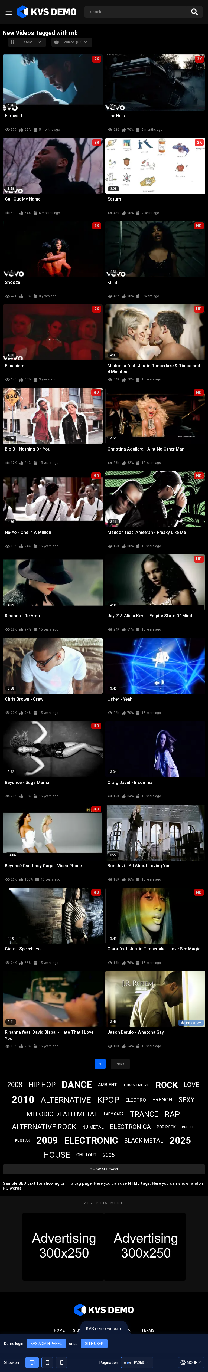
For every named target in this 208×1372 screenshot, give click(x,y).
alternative (66, 1100)
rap (172, 1114)
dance (77, 1084)
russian (22, 1140)
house (56, 1155)
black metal (143, 1140)
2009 (47, 1140)
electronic (91, 1140)
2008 (14, 1085)
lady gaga (114, 1114)
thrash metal (136, 1085)
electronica (130, 1127)
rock (166, 1085)
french (162, 1100)
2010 (23, 1099)
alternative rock (44, 1127)
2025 (180, 1140)
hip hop (42, 1085)
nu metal (93, 1127)
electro (135, 1100)
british (188, 1127)
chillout (86, 1154)
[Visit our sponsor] (63, 1247)
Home (59, 1330)
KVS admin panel (46, 1343)
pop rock (166, 1127)
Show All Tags (104, 1169)
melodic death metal (62, 1114)
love (191, 1084)
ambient (107, 1084)
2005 (109, 1155)
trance (144, 1114)
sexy (186, 1100)
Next (120, 1064)
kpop (108, 1100)
